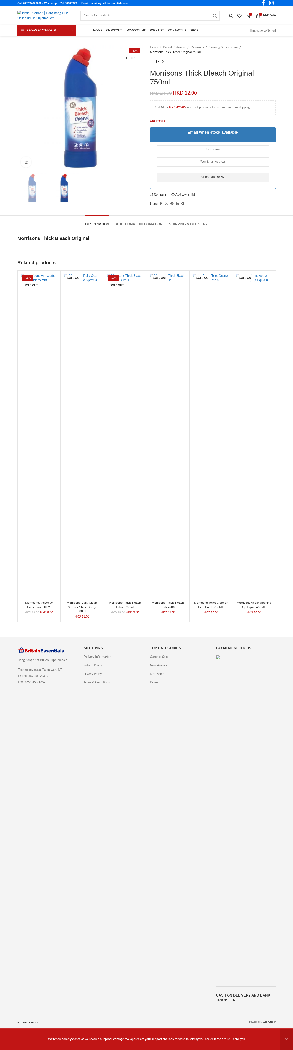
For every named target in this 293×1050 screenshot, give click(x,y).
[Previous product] (152, 61)
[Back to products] (157, 61)
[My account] (230, 15)
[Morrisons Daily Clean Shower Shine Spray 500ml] (82, 436)
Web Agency (269, 1022)
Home (154, 47)
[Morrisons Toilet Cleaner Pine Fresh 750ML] (211, 436)
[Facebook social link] (161, 204)
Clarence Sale (159, 656)
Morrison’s (157, 674)
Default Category (174, 47)
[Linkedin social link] (177, 204)
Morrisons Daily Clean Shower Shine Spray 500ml (82, 607)
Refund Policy (92, 665)
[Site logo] (44, 15)
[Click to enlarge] (26, 162)
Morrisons (197, 47)
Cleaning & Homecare (223, 47)
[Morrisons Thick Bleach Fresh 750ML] (168, 436)
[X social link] (166, 204)
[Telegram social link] (183, 204)
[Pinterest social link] (172, 204)
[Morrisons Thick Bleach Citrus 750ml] (125, 436)
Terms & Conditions (96, 682)
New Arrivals (158, 665)
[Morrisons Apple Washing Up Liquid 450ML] (254, 436)
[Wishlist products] (239, 15)
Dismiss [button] (286, 1039)
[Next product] (162, 61)
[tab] (97, 222)
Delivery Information (97, 656)
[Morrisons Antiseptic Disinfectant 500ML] (39, 436)
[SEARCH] (215, 16)
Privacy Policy (92, 674)
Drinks (154, 682)
